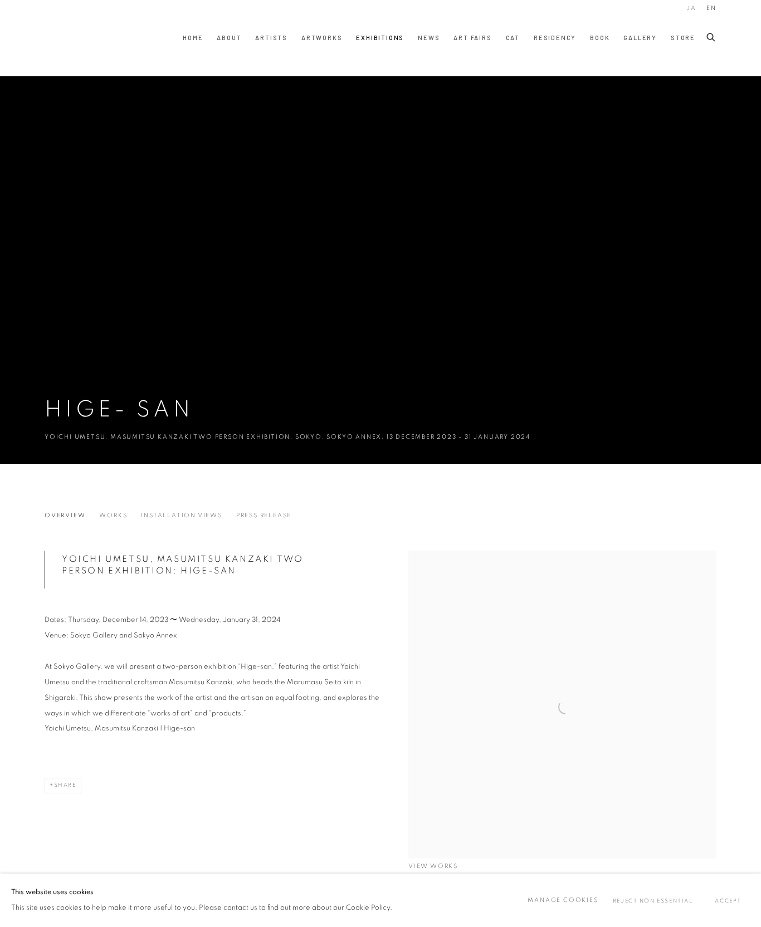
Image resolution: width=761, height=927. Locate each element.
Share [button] (65, 785)
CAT (513, 37)
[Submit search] (711, 35)
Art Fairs (472, 37)
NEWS (429, 37)
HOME (193, 37)
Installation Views (181, 515)
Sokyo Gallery (67, 38)
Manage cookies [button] (563, 900)
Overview (65, 515)
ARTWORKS (321, 37)
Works (113, 515)
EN (711, 8)
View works (433, 866)
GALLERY (640, 37)
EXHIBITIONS (380, 37)
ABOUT (229, 37)
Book (599, 37)
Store (683, 37)
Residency (555, 37)
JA (691, 8)
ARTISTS (271, 37)
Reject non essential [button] (653, 901)
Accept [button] (728, 901)
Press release (263, 515)
